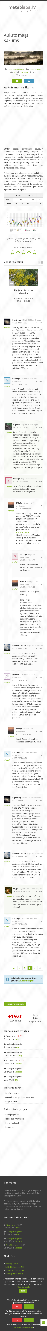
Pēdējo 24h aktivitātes (14, 1270)
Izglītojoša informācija (14, 1119)
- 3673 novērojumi (34, 320)
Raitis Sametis (19, 645)
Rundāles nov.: (15, 1060)
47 (14, 72)
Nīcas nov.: (13, 1036)
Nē (17, 1306)
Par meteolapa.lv (12, 1123)
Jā (29, 1306)
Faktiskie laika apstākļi (14, 1267)
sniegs (14, 69)
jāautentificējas (25, 981)
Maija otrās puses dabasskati (23, 292)
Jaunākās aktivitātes (16, 1030)
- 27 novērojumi (31, 479)
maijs (10, 69)
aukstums (20, 69)
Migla (15, 888)
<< (14, 968)
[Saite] (23, 277)
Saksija (16, 478)
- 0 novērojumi (33, 425)
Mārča (19, 503)
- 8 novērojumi (36, 889)
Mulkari (15, 674)
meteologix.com (23, 532)
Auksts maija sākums (19, 87)
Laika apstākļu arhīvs (14, 1274)
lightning (16, 320)
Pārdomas (9, 1127)
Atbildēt (7, 327)
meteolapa (24, 72)
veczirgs (16, 378)
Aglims (16, 424)
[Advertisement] (23, 19)
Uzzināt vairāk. (23, 1287)
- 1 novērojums (37, 646)
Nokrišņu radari (11, 1263)
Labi (23, 1291)
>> (40, 968)
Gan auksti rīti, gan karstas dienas (19, 1097)
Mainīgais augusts (14, 1044)
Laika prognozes (35, 69)
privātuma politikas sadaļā (23, 1327)
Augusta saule (11, 1101)
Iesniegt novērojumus (15, 1004)
